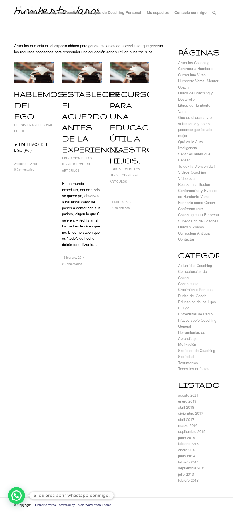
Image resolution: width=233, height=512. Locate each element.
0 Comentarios (24, 169)
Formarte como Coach (196, 202)
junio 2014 (186, 455)
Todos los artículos (193, 368)
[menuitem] (31, 12)
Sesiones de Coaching (196, 350)
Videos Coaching (192, 172)
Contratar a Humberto (195, 68)
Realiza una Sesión (194, 184)
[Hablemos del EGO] (34, 72)
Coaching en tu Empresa (198, 214)
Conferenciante (190, 208)
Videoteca (186, 178)
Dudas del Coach (192, 295)
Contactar (186, 239)
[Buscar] (214, 12)
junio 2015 (186, 437)
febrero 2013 (188, 480)
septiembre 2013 (191, 468)
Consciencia (188, 283)
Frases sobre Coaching (197, 320)
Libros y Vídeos (191, 226)
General (184, 326)
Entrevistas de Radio (195, 314)
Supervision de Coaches (198, 221)
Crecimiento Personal (33, 125)
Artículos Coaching (193, 62)
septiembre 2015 (191, 431)
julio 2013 (186, 474)
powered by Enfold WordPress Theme (85, 504)
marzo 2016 (187, 425)
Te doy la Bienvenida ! (196, 166)
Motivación (187, 344)
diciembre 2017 (190, 413)
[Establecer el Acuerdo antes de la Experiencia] (82, 72)
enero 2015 (187, 449)
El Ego (19, 131)
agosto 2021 (188, 395)
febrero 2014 (188, 462)
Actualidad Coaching (195, 265)
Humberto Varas (45, 504)
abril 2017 (186, 419)
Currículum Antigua (194, 233)
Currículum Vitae (192, 74)
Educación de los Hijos (197, 301)
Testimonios (188, 362)
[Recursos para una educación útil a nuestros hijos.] (129, 72)
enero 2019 (187, 401)
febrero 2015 (188, 443)
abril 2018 (186, 407)
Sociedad (186, 356)
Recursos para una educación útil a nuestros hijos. (138, 127)
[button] (16, 495)
